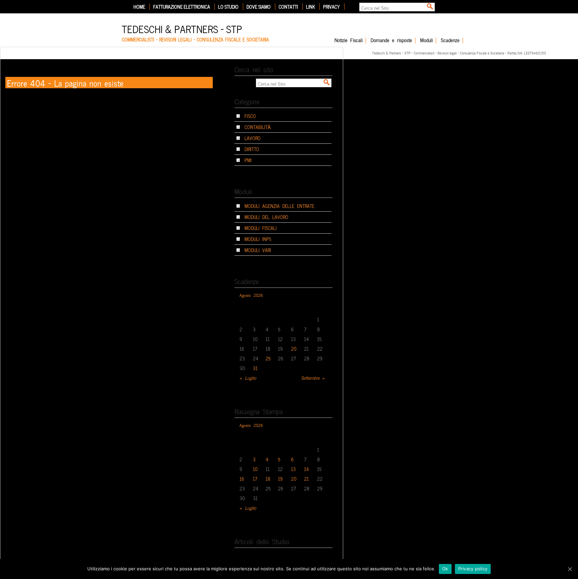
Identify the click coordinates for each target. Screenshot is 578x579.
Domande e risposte (391, 40)
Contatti (288, 6)
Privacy (331, 6)
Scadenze (450, 40)
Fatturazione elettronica (181, 6)
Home (139, 6)
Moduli (426, 40)
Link (310, 6)
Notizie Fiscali (348, 40)
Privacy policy (473, 568)
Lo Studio (228, 6)
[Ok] (569, 569)
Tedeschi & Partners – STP (182, 28)
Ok (445, 568)
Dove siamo (259, 6)
